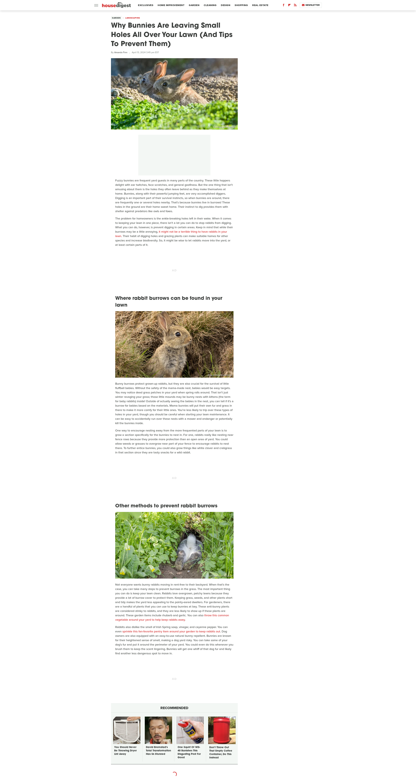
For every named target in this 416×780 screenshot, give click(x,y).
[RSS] (295, 6)
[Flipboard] (289, 6)
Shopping (241, 5)
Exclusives (145, 5)
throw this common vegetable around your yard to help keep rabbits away (172, 617)
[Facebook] (283, 6)
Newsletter (313, 5)
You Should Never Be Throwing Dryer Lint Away (125, 750)
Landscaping (132, 17)
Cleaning (210, 5)
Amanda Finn (120, 52)
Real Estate (260, 5)
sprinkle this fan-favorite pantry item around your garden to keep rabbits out (171, 631)
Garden (194, 5)
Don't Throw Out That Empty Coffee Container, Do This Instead (220, 752)
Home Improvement (171, 5)
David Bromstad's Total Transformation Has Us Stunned (158, 750)
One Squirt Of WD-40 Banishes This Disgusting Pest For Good (189, 752)
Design (225, 5)
